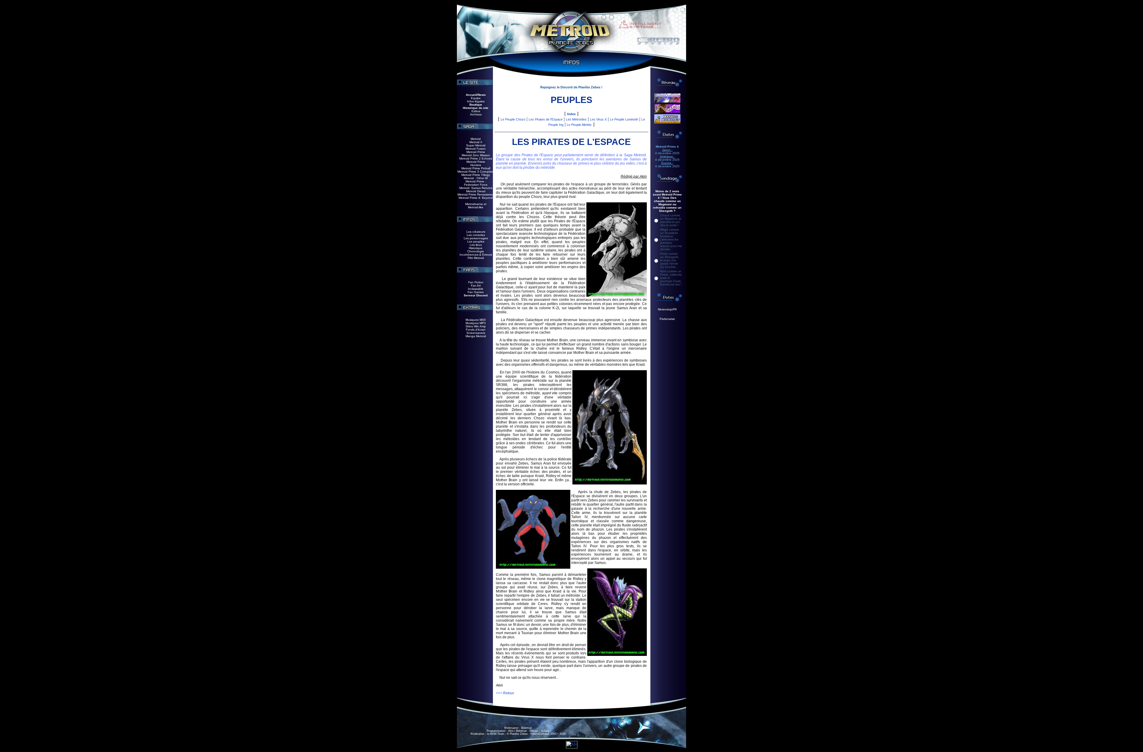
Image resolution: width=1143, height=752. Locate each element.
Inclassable (475, 288)
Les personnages (476, 238)
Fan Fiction (475, 282)
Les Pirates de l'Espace (546, 119)
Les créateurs (475, 231)
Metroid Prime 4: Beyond (476, 197)
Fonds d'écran (475, 329)
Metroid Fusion (476, 148)
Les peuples (475, 241)
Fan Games (476, 292)
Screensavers (475, 332)
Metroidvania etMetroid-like (475, 205)
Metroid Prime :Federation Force (476, 183)
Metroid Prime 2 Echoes (475, 158)
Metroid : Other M (476, 178)
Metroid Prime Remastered (475, 194)
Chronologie (475, 251)
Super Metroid (475, 145)
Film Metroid (476, 257)
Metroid (476, 138)
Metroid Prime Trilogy (475, 174)
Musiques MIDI (476, 319)
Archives (476, 114)
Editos (475, 111)
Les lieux (476, 244)
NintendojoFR (667, 309)
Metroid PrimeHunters (475, 163)
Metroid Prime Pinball (475, 168)
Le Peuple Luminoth (624, 119)
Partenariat (667, 319)
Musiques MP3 (476, 323)
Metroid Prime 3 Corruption (475, 171)
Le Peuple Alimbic (579, 124)
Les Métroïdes (576, 119)
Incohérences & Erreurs (476, 254)
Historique (476, 248)
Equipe (476, 98)
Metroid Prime (475, 152)
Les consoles (476, 235)
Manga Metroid (476, 336)
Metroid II (475, 142)
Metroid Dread (475, 191)
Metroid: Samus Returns (475, 188)
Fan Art (476, 285)
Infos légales (476, 101)
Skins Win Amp (476, 326)
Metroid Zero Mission (476, 155)
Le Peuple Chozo (513, 119)
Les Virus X (598, 119)
